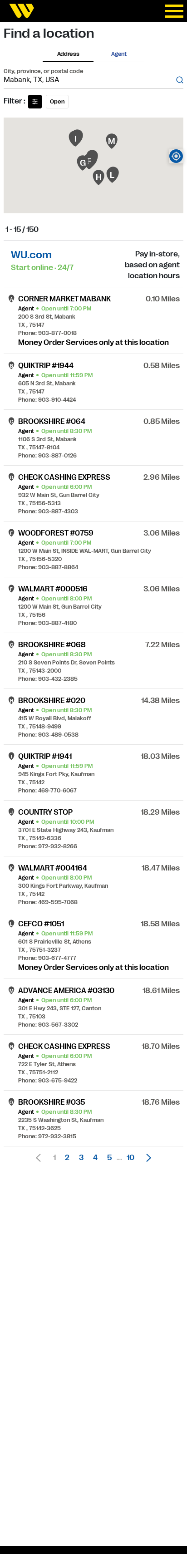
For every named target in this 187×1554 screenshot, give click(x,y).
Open (57, 101)
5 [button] (109, 1158)
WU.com (31, 255)
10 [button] (130, 1158)
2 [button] (67, 1158)
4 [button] (95, 1158)
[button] (146, 1158)
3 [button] (81, 1158)
